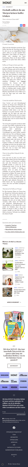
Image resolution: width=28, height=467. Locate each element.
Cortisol (23, 81)
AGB (14, 444)
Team (14, 434)
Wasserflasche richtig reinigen (13, 229)
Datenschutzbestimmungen (9, 420)
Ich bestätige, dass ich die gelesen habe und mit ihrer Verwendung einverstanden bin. (14, 420)
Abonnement (14, 365)
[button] (2, 464)
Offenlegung (14, 439)
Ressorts (14, 454)
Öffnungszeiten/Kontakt (14, 432)
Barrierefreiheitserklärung (14, 450)
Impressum (14, 442)
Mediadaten (14, 437)
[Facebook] (21, 25)
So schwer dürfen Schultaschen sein (15, 232)
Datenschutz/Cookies (14, 447)
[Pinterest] (24, 25)
